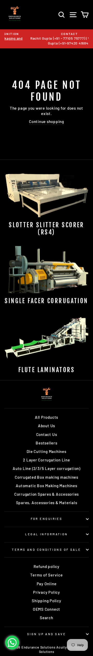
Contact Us (46, 434)
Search (46, 617)
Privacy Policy (46, 592)
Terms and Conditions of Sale (46, 549)
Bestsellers (46, 443)
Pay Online (47, 583)
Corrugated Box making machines (46, 477)
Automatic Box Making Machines (46, 485)
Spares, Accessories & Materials (46, 502)
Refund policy (46, 566)
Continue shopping (46, 121)
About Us (46, 425)
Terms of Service (46, 575)
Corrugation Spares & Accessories (46, 494)
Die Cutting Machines (46, 451)
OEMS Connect (46, 609)
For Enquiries (47, 518)
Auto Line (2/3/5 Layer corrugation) (46, 468)
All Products (46, 417)
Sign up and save (46, 634)
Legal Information (46, 534)
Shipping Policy (46, 600)
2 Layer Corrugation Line (46, 460)
